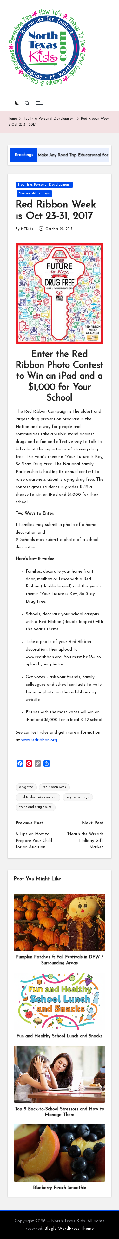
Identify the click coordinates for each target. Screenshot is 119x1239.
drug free (26, 787)
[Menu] (39, 103)
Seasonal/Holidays (34, 193)
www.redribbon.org (39, 740)
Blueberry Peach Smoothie (59, 1187)
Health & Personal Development (44, 185)
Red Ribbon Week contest (37, 797)
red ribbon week (54, 787)
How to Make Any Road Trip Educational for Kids (55, 155)
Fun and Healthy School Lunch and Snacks (59, 1036)
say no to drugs (77, 797)
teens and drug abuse (35, 807)
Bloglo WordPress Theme (69, 1229)
